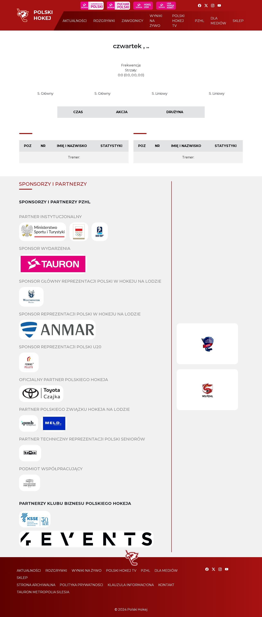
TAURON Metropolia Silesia (43, 592)
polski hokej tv (178, 21)
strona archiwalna (36, 585)
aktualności (75, 21)
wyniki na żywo (156, 21)
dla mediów (218, 20)
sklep (238, 21)
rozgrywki (104, 21)
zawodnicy (132, 21)
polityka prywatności (81, 585)
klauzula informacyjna (131, 585)
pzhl (199, 21)
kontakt (166, 585)
